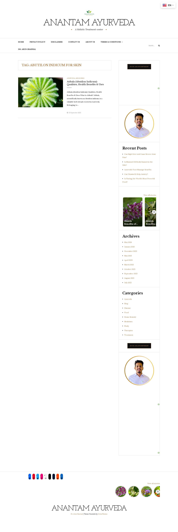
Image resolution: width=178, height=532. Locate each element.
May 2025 (128, 256)
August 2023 (129, 278)
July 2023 (128, 283)
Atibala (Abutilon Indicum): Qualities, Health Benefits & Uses (85, 83)
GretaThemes (102, 514)
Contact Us (74, 42)
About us (90, 42)
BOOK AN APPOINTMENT (139, 66)
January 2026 (129, 247)
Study (126, 326)
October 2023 (129, 269)
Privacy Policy (37, 42)
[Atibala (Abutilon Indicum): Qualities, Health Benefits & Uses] (40, 92)
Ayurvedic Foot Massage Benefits (137, 170)
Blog (126, 303)
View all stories (150, 195)
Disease (127, 308)
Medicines (80, 78)
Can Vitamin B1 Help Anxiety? (136, 174)
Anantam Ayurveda (89, 23)
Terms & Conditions (111, 42)
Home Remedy (130, 317)
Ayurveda (71, 78)
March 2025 (129, 265)
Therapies (128, 330)
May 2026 (128, 242)
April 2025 (128, 260)
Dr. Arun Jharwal (27, 49)
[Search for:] (154, 45)
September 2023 (130, 274)
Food (126, 312)
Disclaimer (56, 42)
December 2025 (130, 251)
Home (21, 42)
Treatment (128, 335)
